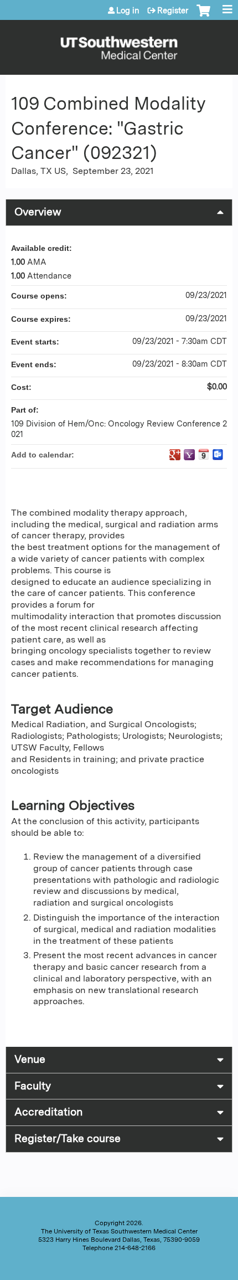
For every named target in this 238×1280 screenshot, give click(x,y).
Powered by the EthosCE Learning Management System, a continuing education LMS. (193, 1269)
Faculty (32, 1085)
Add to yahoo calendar (189, 454)
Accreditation (48, 1112)
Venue (29, 1059)
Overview (37, 211)
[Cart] (203, 16)
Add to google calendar (174, 454)
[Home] (119, 44)
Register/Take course (67, 1138)
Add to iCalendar (203, 454)
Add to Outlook (218, 454)
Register (172, 10)
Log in (127, 10)
